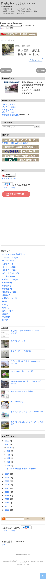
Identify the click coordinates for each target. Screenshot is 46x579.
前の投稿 (41, 71)
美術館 (6, 317)
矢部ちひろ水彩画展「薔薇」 (23, 391)
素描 (5, 304)
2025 (7, 444)
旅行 (5, 320)
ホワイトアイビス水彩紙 (21, 351)
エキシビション (35, 60)
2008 (7, 506)
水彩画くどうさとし (10, 115)
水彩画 (6, 286)
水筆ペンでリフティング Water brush (27, 412)
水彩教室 (7, 289)
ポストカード (9, 270)
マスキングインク (18, 341)
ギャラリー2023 (8, 107)
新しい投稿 (6, 71)
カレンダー (8, 261)
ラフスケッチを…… (19, 402)
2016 (7, 503)
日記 (5, 314)
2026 (7, 441)
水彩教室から (9, 292)
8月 (9, 451)
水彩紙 (6, 295)
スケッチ (7, 264)
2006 (7, 510)
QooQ (27, 564)
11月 (9, 447)
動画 (5, 308)
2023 (7, 478)
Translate (9, 28)
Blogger (27, 554)
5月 (9, 462)
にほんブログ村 (8, 187)
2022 (7, 481)
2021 (7, 485)
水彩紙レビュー (9, 298)
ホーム (4, 545)
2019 (7, 492)
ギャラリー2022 (8, 110)
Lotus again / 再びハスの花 (22, 371)
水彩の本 (7, 282)
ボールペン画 (9, 267)
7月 (9, 455)
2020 (7, 488)
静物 (5, 301)
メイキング (8, 276)
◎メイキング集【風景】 (13, 254)
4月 (9, 465)
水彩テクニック (10, 279)
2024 (7, 474)
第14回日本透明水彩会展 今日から (22, 468)
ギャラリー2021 (8, 112)
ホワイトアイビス (10, 273)
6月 (9, 458)
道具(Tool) (7, 311)
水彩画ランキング (9, 178)
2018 (7, 496)
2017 (7, 499)
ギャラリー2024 (8, 104)
